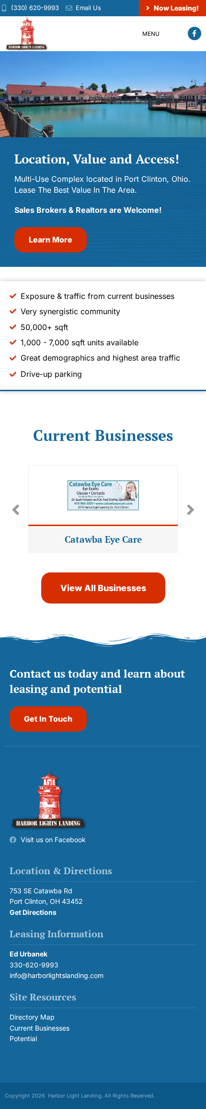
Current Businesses (39, 1028)
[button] (158, 33)
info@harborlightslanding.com (56, 975)
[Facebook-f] (194, 33)
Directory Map (32, 1017)
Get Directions (33, 912)
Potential (23, 1038)
